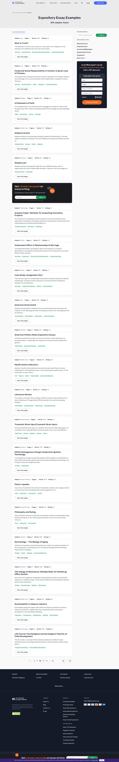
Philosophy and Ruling (25, 512)
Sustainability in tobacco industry (31, 604)
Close (101, 760)
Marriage (17, 256)
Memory (39, 286)
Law (21, 38)
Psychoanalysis (47, 286)
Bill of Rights (29, 316)
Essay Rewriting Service (70, 711)
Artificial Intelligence (18, 677)
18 (53, 661)
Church (31, 114)
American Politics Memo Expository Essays (35, 335)
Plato (16, 493)
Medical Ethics (19, 144)
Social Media (18, 406)
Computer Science (20, 226)
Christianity (23, 114)
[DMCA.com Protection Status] (16, 714)
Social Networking (49, 406)
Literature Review (23, 394)
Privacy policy (40, 200)
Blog (76, 3)
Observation (42, 585)
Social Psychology (51, 84)
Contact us (46, 708)
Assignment (81, 55)
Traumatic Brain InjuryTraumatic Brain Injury (36, 424)
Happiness (41, 84)
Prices (45, 711)
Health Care (24, 128)
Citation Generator (68, 743)
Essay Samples (40, 3)
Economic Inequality (30, 346)
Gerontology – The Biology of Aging (31, 542)
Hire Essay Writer (66, 3)
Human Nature (26, 52)
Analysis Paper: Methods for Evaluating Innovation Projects (39, 214)
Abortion (14, 674)
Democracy (23, 493)
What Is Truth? (21, 43)
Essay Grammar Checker (70, 737)
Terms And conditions (31, 200)
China (34, 84)
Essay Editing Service (69, 708)
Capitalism (18, 615)
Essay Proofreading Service (69, 715)
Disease (27, 144)
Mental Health (24, 419)
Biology (17, 553)
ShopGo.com (20, 163)
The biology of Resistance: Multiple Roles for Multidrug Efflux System (41, 573)
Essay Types (53, 3)
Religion (23, 98)
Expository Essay (21, 12)
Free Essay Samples (69, 701)
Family (22, 240)
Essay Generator (68, 733)
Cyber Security (88, 677)
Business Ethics (26, 84)
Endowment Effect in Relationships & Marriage (37, 245)
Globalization (37, 615)
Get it (41, 197)
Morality (17, 52)
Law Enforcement (49, 316)
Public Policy (19, 346)
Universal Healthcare (46, 376)
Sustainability (54, 615)
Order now (92, 102)
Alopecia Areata (22, 133)
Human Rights (19, 316)
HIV (16, 376)
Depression (18, 433)
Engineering (25, 465)
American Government (25, 305)
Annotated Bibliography (84, 49)
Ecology (17, 465)
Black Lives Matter (41, 674)
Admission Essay (82, 43)
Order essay (100, 3)
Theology (37, 114)
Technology (24, 208)
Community (25, 256)
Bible (16, 114)
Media (22, 389)
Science (23, 447)
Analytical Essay (82, 46)
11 (43, 661)
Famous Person (25, 479)
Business (23, 158)
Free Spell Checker (68, 740)
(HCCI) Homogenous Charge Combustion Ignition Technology (38, 453)
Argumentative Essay (84, 52)
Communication (28, 406)
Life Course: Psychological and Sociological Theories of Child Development (41, 635)
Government (38, 316)
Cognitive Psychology (28, 286)
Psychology (24, 629)
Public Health (35, 376)
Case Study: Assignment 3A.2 (29, 275)
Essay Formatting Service (71, 720)
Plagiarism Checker (69, 730)
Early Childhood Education (37, 647)
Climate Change (65, 677)
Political (23, 330)
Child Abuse (63, 674)
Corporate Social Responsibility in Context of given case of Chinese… (41, 72)
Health (34, 144)
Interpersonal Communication (41, 52)
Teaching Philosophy (58, 52)
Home (13, 12)
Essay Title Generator (69, 727)
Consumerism (27, 615)
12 (47, 661)
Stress (45, 433)
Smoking (45, 615)
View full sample (22, 57)
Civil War (38, 677)
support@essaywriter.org (91, 701)
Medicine (40, 144)
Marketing (29, 172)
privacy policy (95, 760)
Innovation (31, 226)
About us (46, 701)
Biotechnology (25, 585)
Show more (58, 686)
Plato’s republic (22, 484)
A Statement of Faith (24, 103)
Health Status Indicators (26, 365)
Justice (39, 493)
